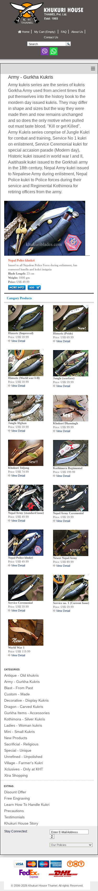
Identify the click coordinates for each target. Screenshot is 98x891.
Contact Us (51, 37)
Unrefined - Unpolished (23, 757)
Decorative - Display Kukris (26, 700)
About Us (77, 31)
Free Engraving (17, 798)
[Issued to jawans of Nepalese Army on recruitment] (25, 497)
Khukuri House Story (21, 823)
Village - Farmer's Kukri (23, 763)
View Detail (18, 340)
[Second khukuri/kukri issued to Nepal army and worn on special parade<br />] (70, 497)
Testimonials (14, 817)
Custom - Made (17, 694)
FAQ (64, 31)
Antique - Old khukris (21, 675)
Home (25, 31)
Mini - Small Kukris (19, 732)
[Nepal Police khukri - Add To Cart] (33, 287)
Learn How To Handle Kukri (26, 804)
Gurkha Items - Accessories (27, 713)
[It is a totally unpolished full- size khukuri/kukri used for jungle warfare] (70, 362)
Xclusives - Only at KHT (23, 769)
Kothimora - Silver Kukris (24, 719)
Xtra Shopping (16, 775)
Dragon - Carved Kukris (23, 707)
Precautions (14, 811)
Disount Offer (15, 792)
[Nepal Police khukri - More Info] (44, 227)
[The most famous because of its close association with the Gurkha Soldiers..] (70, 587)
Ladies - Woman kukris (23, 725)
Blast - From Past (18, 688)
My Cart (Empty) (45, 31)
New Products (15, 738)
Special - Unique (17, 750)
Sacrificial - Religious (21, 744)
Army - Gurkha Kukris (22, 682)
